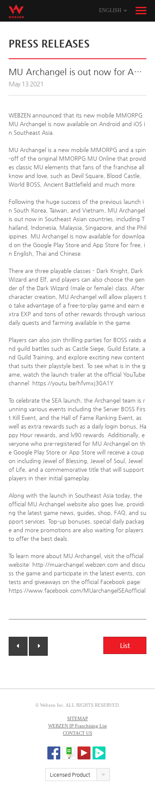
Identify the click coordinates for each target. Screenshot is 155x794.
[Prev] (18, 646)
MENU (141, 11)
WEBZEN (16, 11)
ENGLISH (110, 10)
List (124, 645)
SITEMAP (77, 718)
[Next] (38, 646)
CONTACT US (77, 733)
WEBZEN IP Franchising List (77, 725)
